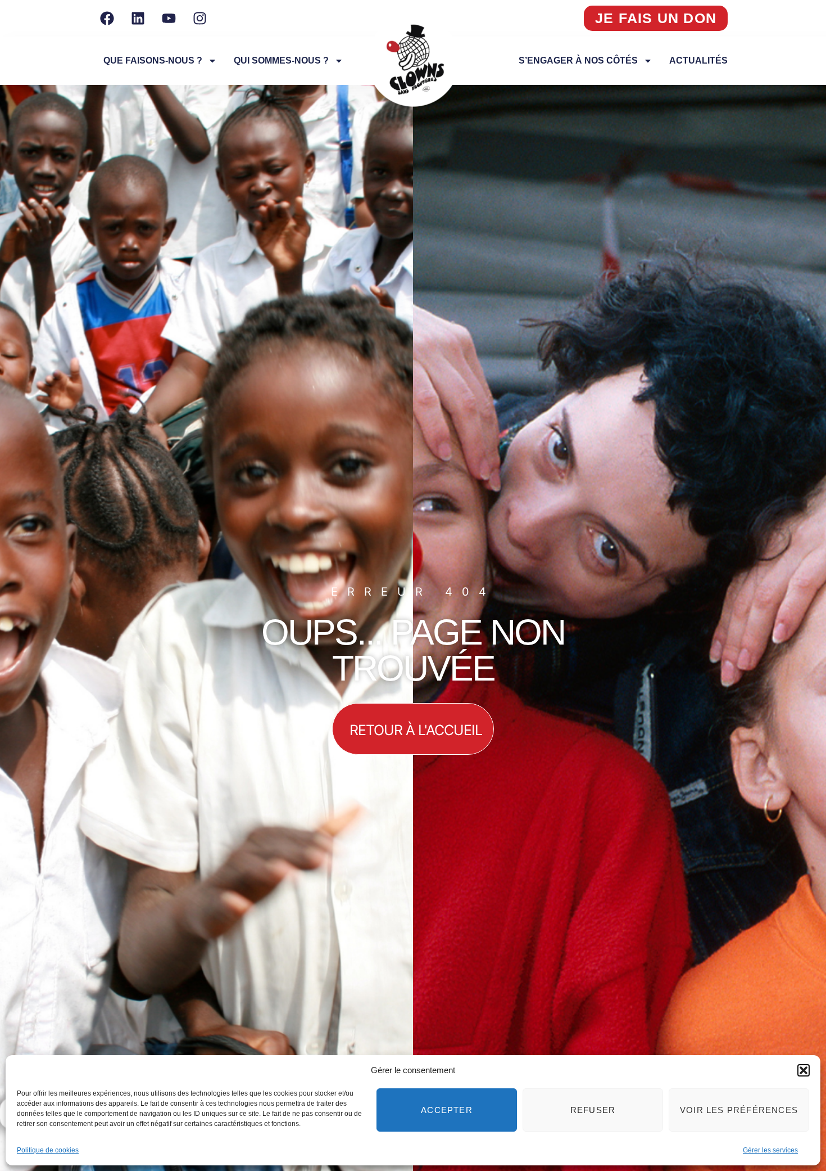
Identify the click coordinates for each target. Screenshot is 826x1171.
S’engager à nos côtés (578, 60)
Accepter (447, 1110)
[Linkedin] (138, 18)
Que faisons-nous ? (152, 60)
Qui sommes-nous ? (281, 60)
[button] (803, 1070)
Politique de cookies (48, 1150)
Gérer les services (770, 1150)
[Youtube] (169, 18)
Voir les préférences (739, 1110)
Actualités (698, 60)
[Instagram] (199, 18)
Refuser (592, 1110)
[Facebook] (107, 18)
